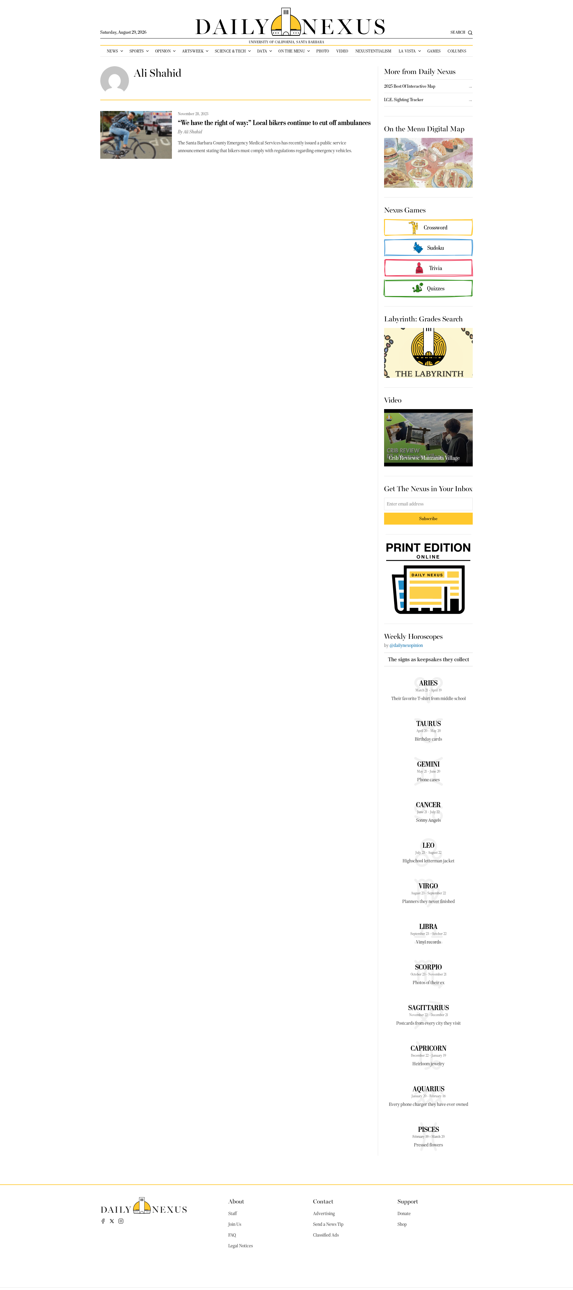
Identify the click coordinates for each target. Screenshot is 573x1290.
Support (408, 1201)
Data (262, 51)
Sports (137, 51)
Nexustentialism (373, 51)
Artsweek (193, 51)
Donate (404, 1213)
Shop (402, 1224)
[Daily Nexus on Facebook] (103, 1221)
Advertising (324, 1213)
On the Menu (291, 51)
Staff (232, 1213)
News (112, 51)
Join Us (234, 1224)
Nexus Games (405, 209)
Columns (457, 51)
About (236, 1201)
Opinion (163, 51)
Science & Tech (230, 51)
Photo (322, 51)
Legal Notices (240, 1246)
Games (434, 51)
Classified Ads (326, 1235)
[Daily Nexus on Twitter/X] (112, 1221)
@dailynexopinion (406, 645)
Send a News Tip (328, 1224)
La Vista (407, 51)
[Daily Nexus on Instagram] (121, 1221)
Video (342, 51)
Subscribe (428, 518)
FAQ (232, 1235)
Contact (323, 1201)
